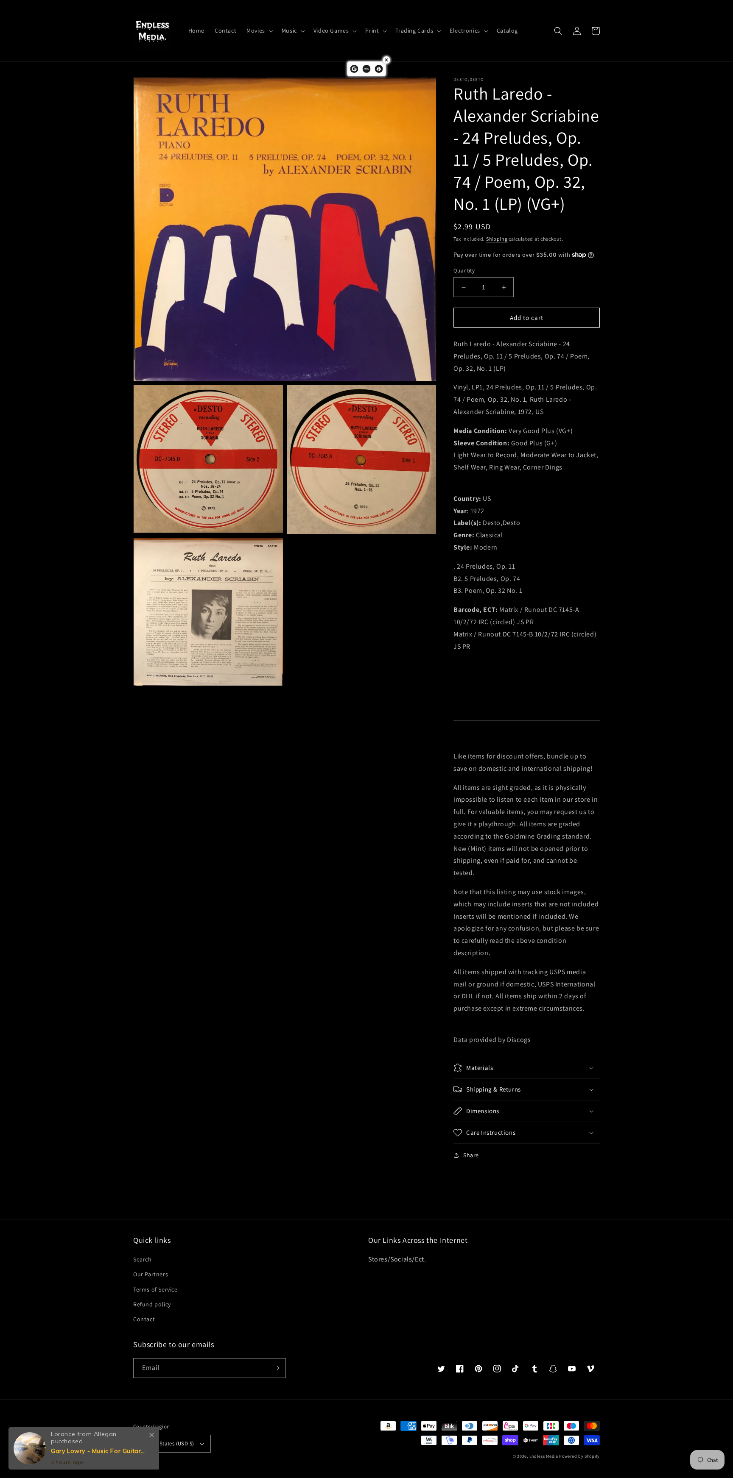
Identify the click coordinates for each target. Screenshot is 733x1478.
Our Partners (150, 1274)
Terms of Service (155, 1289)
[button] (259, 30)
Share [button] (471, 1155)
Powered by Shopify (579, 1456)
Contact (144, 1319)
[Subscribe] (276, 1368)
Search (142, 1259)
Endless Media (543, 1456)
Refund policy (152, 1304)
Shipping (497, 239)
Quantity (464, 270)
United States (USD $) (168, 1443)
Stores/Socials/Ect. (397, 1259)
